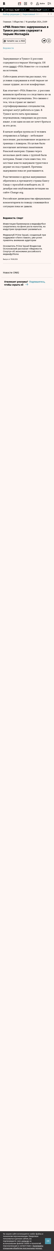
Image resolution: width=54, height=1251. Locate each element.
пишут (13, 66)
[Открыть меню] (49, 3)
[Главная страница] (4, 3)
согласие (25, 1241)
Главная (7, 22)
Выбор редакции (11, 14)
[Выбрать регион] (31, 3)
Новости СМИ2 (11, 272)
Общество (18, 22)
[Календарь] (19, 3)
